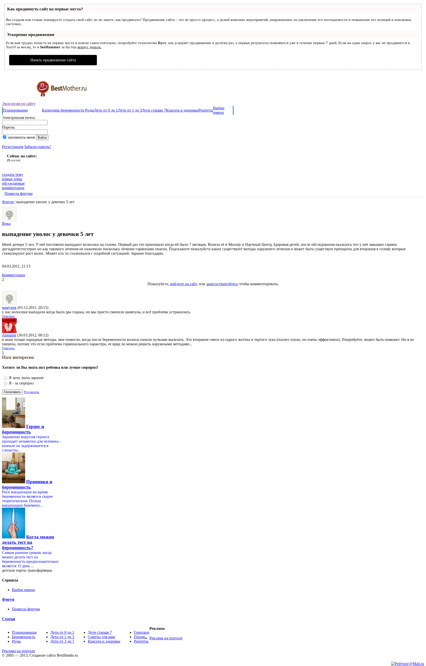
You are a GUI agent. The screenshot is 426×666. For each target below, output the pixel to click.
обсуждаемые (13, 183)
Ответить (8, 316)
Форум (8, 202)
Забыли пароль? (37, 147)
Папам (139, 637)
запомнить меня (21, 137)
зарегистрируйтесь (222, 284)
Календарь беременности (63, 110)
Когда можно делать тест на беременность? (28, 542)
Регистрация (12, 147)
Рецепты (205, 110)
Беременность (23, 637)
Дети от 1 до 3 (130, 110)
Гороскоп (141, 632)
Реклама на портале (165, 638)
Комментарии (13, 275)
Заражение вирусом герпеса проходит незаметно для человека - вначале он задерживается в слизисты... (31, 443)
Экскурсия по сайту (19, 103)
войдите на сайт (183, 284)
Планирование (15, 110)
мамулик (9, 307)
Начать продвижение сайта (53, 60)
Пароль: (8, 127)
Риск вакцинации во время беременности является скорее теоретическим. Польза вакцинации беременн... (27, 498)
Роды (89, 110)
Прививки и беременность (27, 484)
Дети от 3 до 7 (62, 641)
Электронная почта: (19, 118)
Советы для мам (101, 637)
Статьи (8, 619)
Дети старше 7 (154, 110)
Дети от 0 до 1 (106, 110)
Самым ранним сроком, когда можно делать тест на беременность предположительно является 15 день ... (30, 559)
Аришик (9, 335)
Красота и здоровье (182, 110)
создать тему (12, 174)
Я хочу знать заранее (26, 378)
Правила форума (18, 193)
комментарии (13, 188)
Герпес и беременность (23, 429)
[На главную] (44, 100)
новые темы (12, 179)
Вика (6, 223)
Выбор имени (218, 110)
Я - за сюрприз (21, 383)
